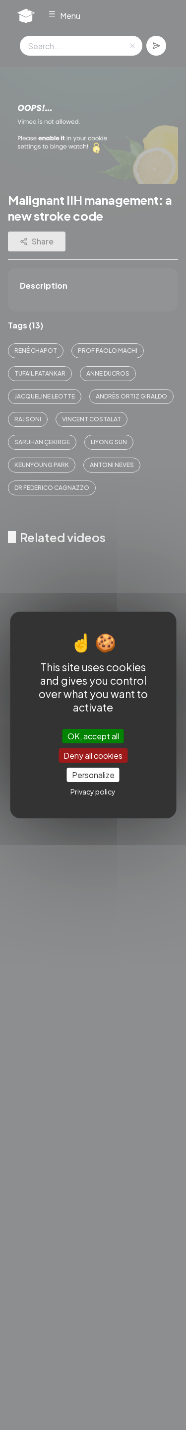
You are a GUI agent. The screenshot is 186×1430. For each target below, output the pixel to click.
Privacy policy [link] (93, 791)
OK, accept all (93, 735)
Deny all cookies (93, 755)
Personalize (93, 775)
